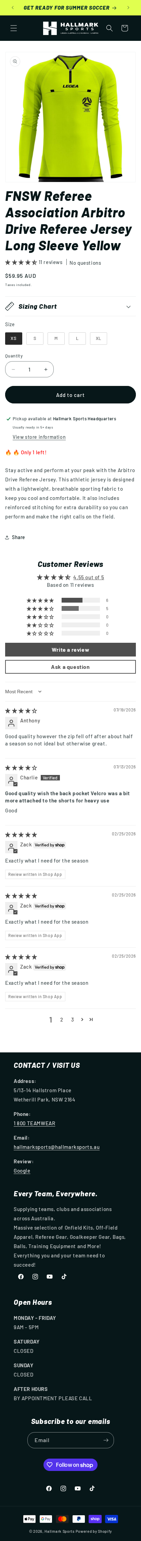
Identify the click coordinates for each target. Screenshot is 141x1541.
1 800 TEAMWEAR (34, 1123)
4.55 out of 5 (88, 577)
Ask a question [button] (70, 666)
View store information (39, 437)
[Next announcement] (128, 7)
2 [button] (61, 1019)
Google (22, 1170)
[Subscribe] (106, 1440)
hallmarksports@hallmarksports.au (57, 1147)
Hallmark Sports (59, 1531)
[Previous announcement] (12, 7)
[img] (21, 710)
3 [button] (72, 1019)
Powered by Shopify (94, 1531)
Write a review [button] (70, 649)
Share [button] (18, 537)
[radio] (13, 338)
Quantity (14, 355)
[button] (13, 28)
